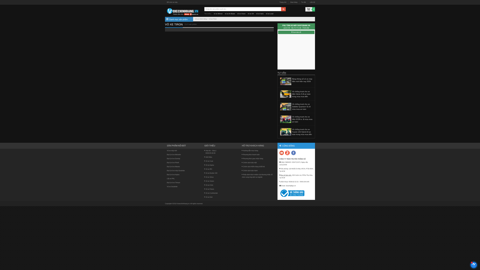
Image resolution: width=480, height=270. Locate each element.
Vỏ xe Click (209, 185)
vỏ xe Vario (260, 14)
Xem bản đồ (297, 32)
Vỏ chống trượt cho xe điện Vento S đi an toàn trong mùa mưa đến (301, 94)
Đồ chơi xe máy (172, 2)
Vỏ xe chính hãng (201, 19)
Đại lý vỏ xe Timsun (173, 183)
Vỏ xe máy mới (172, 151)
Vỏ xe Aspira (210, 165)
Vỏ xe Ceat (209, 161)
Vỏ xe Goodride (172, 187)
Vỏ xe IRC (209, 169)
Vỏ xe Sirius (210, 177)
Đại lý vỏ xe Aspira (173, 175)
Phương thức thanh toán (251, 155)
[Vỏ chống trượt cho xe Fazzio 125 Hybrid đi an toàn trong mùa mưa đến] (285, 132)
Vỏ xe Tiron (213, 19)
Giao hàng (293, 2)
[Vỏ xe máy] (182, 11)
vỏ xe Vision (241, 14)
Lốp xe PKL (171, 179)
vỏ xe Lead (269, 14)
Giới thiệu (209, 157)
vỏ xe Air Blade (230, 14)
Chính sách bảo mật (250, 163)
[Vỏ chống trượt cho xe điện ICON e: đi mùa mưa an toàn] (285, 119)
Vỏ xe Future (210, 189)
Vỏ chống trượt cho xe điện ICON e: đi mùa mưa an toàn (302, 119)
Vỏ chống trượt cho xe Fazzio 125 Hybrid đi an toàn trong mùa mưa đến (302, 131)
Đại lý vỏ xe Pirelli (173, 163)
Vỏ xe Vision (210, 181)
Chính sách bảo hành (250, 171)
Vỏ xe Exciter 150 (211, 173)
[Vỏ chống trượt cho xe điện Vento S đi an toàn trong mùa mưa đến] (285, 94)
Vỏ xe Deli (209, 197)
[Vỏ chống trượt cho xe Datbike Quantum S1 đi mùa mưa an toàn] (285, 106)
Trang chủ (283, 2)
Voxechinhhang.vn (183, 203)
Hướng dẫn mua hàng (250, 151)
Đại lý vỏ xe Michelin (174, 155)
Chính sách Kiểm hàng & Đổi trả (254, 167)
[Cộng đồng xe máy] (287, 153)
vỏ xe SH (251, 14)
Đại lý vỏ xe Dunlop (173, 159)
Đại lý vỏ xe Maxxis (173, 167)
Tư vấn (303, 2)
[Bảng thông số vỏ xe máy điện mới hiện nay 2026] (285, 81)
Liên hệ (312, 2)
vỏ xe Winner (218, 14)
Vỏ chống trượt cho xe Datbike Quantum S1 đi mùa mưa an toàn (301, 106)
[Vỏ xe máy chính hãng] (293, 153)
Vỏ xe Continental (212, 193)
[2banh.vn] (281, 153)
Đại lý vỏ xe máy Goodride (176, 171)
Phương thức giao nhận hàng (253, 159)
